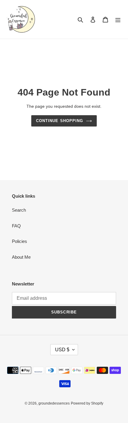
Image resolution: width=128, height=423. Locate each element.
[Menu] (118, 19)
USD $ (62, 349)
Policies (19, 241)
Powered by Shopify (87, 403)
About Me (21, 257)
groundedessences (54, 403)
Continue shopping (59, 120)
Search (19, 210)
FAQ (16, 225)
